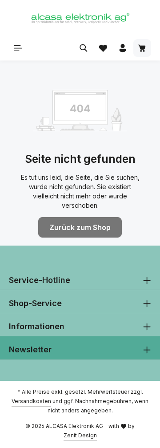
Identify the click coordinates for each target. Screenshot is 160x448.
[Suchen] (83, 48)
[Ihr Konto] (123, 48)
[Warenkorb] (142, 48)
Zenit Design (80, 435)
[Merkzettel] (103, 48)
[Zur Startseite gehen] (80, 18)
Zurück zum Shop (80, 227)
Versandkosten (31, 401)
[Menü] (18, 48)
